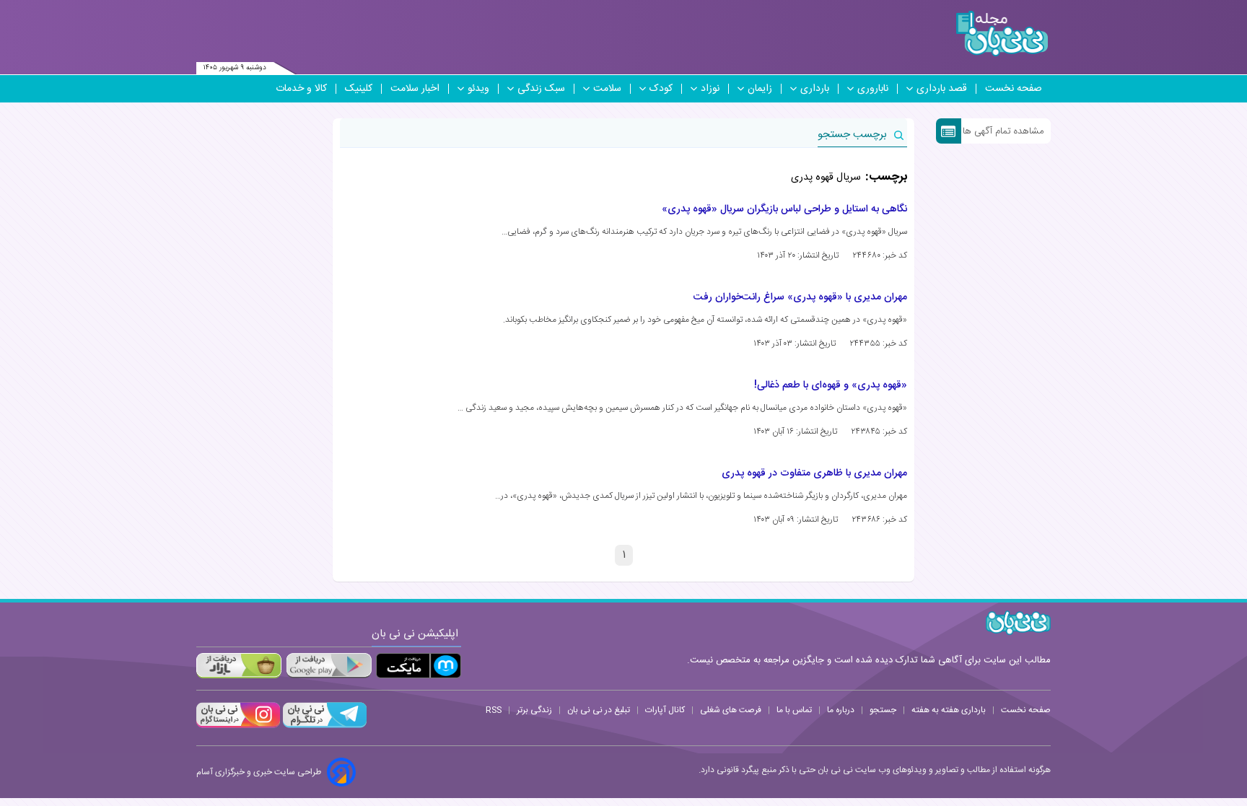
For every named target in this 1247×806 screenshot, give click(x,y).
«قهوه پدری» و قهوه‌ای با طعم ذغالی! (830, 385)
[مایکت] (418, 665)
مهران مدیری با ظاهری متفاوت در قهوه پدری (814, 473)
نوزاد (710, 89)
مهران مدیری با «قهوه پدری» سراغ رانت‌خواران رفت (800, 297)
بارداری (814, 89)
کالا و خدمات (301, 89)
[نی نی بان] (1002, 33)
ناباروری (872, 89)
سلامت (607, 89)
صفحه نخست (1013, 89)
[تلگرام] (323, 726)
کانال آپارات (665, 710)
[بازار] (238, 665)
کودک (661, 89)
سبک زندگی (541, 89)
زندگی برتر (534, 710)
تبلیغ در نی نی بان (598, 710)
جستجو (883, 710)
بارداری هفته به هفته (948, 710)
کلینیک (358, 89)
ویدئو (478, 89)
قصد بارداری (941, 89)
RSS (494, 710)
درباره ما (840, 710)
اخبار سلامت (414, 89)
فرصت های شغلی (730, 710)
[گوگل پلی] (328, 665)
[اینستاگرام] (238, 726)
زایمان (760, 89)
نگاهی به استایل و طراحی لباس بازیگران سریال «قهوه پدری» (784, 209)
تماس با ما (794, 710)
